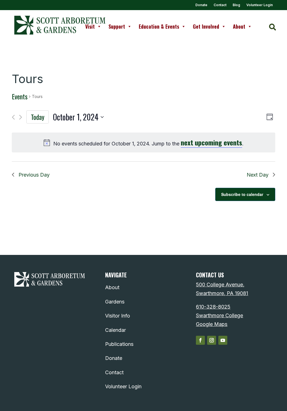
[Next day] (20, 117)
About (239, 26)
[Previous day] (13, 117)
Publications (119, 344)
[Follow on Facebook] (200, 340)
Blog (236, 5)
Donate (201, 5)
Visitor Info (117, 316)
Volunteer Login (259, 5)
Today (37, 117)
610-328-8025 (213, 307)
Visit (90, 26)
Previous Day (34, 175)
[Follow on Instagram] (211, 340)
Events (19, 96)
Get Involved (206, 26)
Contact (220, 5)
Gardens (114, 302)
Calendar (115, 330)
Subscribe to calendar (242, 194)
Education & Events (159, 26)
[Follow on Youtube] (222, 340)
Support (116, 26)
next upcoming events (211, 142)
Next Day (258, 175)
